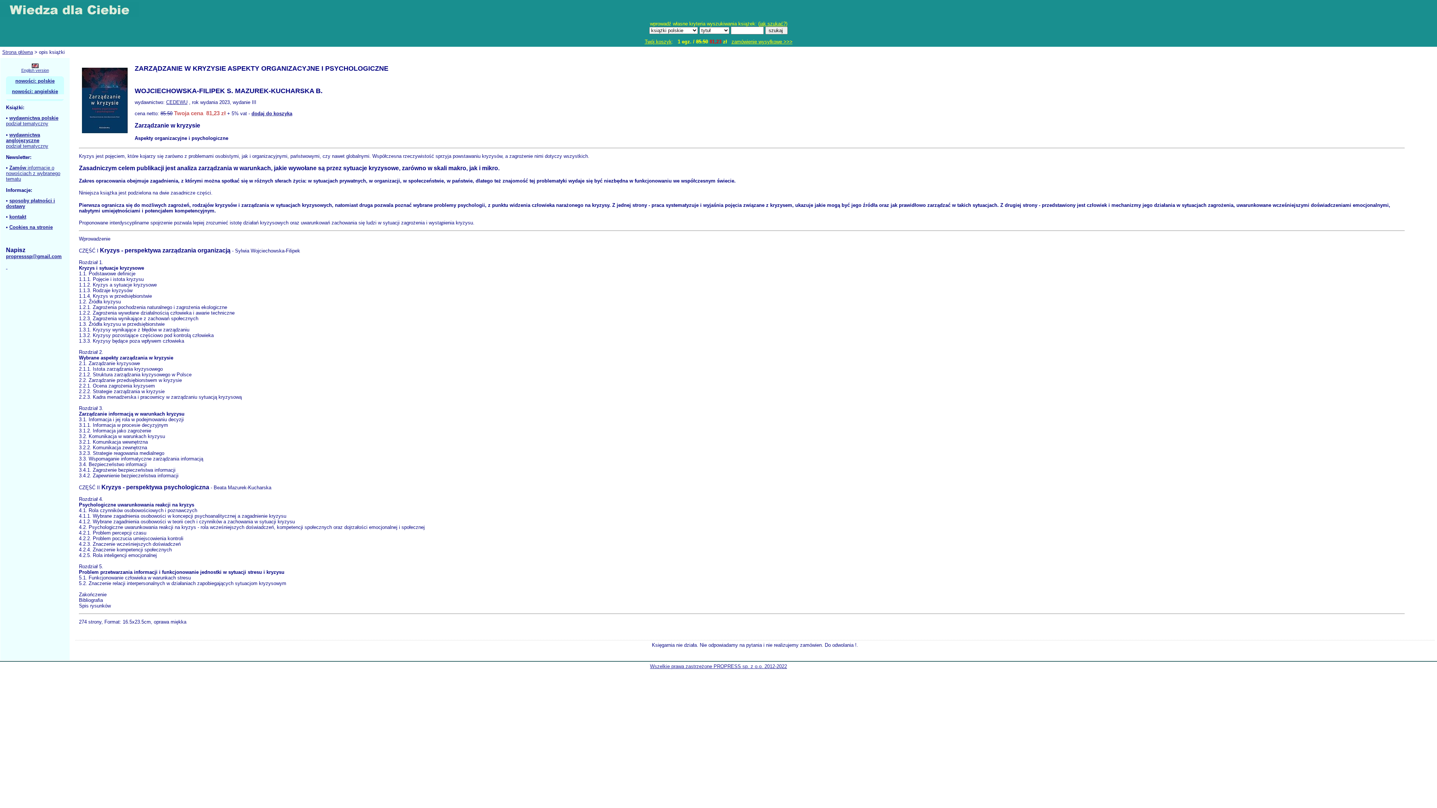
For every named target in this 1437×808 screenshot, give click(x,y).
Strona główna (17, 52)
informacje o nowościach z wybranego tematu (33, 173)
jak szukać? (773, 24)
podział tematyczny (27, 123)
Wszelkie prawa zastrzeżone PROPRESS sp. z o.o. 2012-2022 (718, 666)
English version (35, 70)
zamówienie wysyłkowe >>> (762, 42)
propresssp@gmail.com (34, 256)
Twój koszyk (658, 42)
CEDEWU (176, 102)
